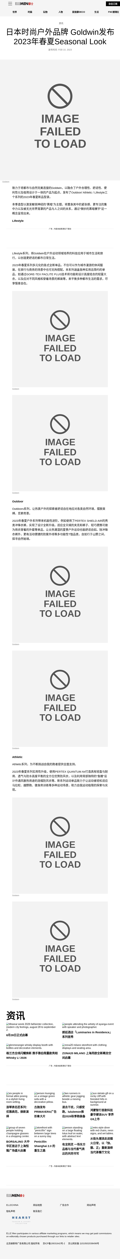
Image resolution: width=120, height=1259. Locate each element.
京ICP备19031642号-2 (54, 1243)
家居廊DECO (78, 12)
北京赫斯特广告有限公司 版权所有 (23, 1243)
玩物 (45, 12)
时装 (30, 12)
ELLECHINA (12, 1205)
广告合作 (64, 1205)
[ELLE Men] (24, 3)
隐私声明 (10, 1211)
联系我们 (37, 1211)
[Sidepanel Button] (10, 3)
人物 (60, 12)
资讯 (15, 1016)
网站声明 (91, 1205)
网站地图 (37, 1205)
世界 (14, 12)
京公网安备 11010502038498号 (83, 1243)
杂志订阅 (113, 4)
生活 (96, 12)
